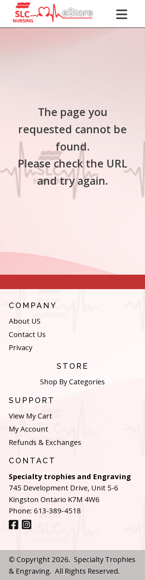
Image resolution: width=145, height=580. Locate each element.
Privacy (20, 347)
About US (24, 321)
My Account (28, 429)
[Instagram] (26, 524)
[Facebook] (13, 524)
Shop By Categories (72, 381)
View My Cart (30, 416)
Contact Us (27, 334)
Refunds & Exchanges (45, 442)
